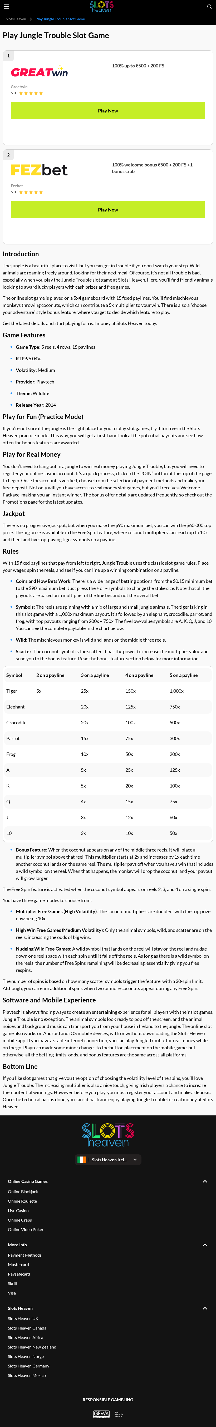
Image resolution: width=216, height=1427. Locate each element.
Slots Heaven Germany (28, 1365)
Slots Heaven (20, 1308)
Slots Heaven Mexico (27, 1375)
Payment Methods (25, 1254)
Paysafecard (19, 1273)
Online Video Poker (25, 1229)
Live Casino (18, 1210)
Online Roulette (22, 1200)
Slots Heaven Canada (27, 1327)
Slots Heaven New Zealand (32, 1346)
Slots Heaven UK (23, 1318)
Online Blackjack (23, 1191)
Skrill (12, 1283)
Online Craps (20, 1219)
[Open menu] (6, 6)
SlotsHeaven (16, 19)
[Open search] (209, 6)
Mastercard (18, 1264)
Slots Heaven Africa (25, 1337)
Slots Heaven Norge (26, 1356)
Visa (12, 1292)
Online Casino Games (28, 1181)
